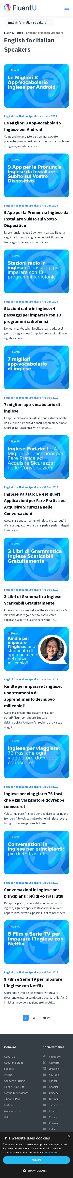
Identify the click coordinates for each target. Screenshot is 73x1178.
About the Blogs (14, 1062)
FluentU (9, 32)
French (53, 1111)
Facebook (55, 1056)
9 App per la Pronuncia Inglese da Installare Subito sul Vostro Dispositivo (36, 219)
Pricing (8, 1075)
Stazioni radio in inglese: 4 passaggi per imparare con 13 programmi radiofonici (32, 315)
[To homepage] (20, 8)
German (54, 1099)
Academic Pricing (14, 1081)
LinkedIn (54, 1068)
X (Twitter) (55, 1062)
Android (9, 1105)
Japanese (55, 1105)
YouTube (54, 1075)
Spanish (54, 1087)
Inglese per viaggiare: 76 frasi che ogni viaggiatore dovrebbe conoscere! (34, 800)
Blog (20, 32)
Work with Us (12, 1111)
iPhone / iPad (12, 1099)
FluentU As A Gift (14, 1087)
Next (46, 1018)
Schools (9, 1068)
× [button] (68, 1136)
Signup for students (16, 1093)
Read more (51, 1152)
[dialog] (36, 1155)
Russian (53, 1117)
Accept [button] (36, 1160)
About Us (9, 1056)
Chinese (54, 1093)
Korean (53, 1123)
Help (7, 1117)
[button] (36, 1170)
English (53, 1081)
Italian (52, 1129)
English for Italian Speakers (22, 116)
